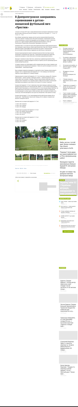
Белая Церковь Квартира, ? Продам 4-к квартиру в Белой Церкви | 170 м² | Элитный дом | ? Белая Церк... (67, 370)
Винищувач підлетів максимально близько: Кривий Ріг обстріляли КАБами (68, 165)
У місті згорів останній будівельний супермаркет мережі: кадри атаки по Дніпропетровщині (70, 95)
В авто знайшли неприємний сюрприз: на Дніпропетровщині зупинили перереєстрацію (70, 103)
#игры (25, 168)
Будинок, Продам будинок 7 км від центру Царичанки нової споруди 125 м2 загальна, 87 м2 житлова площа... (68, 285)
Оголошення (47, 9)
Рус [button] (70, 8)
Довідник (30, 7)
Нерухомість (53, 9)
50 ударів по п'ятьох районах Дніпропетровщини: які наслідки (69, 74)
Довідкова (30, 9)
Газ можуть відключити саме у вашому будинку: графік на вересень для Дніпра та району (69, 60)
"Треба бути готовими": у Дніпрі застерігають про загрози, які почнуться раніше (69, 88)
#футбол (21, 168)
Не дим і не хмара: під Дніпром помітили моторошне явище (67, 174)
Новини (22, 7)
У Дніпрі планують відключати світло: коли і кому (70, 80)
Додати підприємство (68, 231)
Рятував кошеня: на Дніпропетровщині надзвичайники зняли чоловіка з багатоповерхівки (69, 51)
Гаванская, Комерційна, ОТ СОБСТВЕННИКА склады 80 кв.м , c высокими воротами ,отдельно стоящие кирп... (67, 322)
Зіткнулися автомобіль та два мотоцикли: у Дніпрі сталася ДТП (70, 66)
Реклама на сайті (49, 7)
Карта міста (25, 9)
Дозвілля (38, 7)
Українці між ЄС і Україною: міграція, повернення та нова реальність (68, 188)
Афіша (43, 9)
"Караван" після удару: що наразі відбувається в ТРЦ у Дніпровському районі (68, 155)
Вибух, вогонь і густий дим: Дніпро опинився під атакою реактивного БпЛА (68, 145)
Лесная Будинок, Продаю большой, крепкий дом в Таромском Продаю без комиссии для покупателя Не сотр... (68, 308)
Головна (1, 11)
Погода (20, 9)
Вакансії (57, 9)
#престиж (17, 168)
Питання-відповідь (37, 9)
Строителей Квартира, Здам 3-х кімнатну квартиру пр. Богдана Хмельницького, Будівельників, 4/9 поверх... (67, 346)
